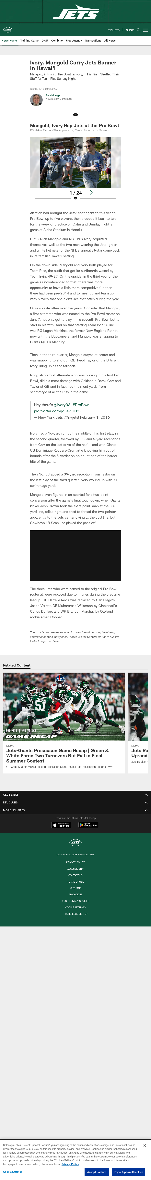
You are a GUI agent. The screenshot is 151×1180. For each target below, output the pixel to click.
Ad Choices (75, 894)
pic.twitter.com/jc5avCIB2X (58, 410)
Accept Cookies (96, 1172)
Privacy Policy (75, 862)
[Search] (138, 30)
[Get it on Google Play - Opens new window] (88, 827)
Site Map (75, 888)
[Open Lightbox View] (75, 171)
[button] (75, 556)
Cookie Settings (75, 907)
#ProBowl (81, 404)
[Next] (91, 192)
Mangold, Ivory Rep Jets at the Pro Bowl (74, 125)
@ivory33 (62, 404)
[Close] (144, 1145)
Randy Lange (53, 95)
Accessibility (75, 868)
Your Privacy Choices (75, 900)
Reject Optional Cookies (128, 1172)
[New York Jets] (75, 843)
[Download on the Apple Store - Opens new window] (61, 825)
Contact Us (75, 875)
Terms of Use (75, 881)
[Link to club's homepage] (8, 28)
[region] (75, 1159)
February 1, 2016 (95, 417)
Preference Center (75, 913)
